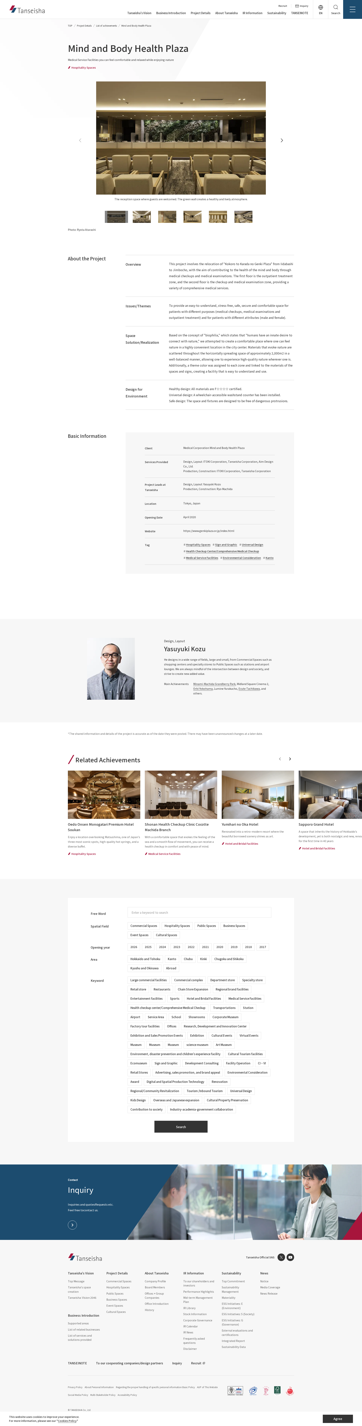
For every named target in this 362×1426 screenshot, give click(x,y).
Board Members (155, 1287)
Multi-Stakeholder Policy (102, 1394)
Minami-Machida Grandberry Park (214, 684)
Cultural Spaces (116, 1312)
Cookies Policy (67, 1421)
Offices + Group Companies (154, 1295)
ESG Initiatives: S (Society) (238, 1314)
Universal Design (252, 544)
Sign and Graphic (226, 544)
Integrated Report (233, 1341)
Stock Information (195, 1314)
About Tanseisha (226, 13)
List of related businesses (84, 1329)
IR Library (189, 1308)
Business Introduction (171, 13)
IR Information (252, 13)
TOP (70, 25)
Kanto (270, 558)
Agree (338, 1418)
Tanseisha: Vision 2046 (82, 1297)
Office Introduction (157, 1304)
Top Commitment (233, 1281)
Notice (264, 1281)
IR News (188, 1332)
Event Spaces (114, 1305)
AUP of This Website (207, 1387)
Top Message (76, 1281)
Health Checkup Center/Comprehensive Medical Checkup (222, 551)
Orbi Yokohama (203, 688)
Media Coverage (270, 1287)
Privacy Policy (75, 1387)
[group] (104, 813)
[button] (282, 140)
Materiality (228, 1297)
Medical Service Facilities (202, 558)
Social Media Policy (78, 1394)
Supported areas (78, 1323)
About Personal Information (99, 1387)
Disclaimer (190, 1349)
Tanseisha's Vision (139, 13)
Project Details (200, 13)
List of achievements (106, 25)
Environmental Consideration (242, 558)
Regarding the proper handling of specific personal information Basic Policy (155, 1387)
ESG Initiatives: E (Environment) (232, 1306)
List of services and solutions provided (80, 1338)
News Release (269, 1293)
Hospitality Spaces (198, 544)
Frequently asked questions (194, 1341)
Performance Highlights (198, 1291)
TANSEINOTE (299, 13)
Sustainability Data (234, 1347)
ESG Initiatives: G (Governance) (232, 1322)
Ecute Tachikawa (249, 688)
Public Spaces (114, 1293)
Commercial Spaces (118, 1281)
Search (181, 1127)
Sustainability (276, 13)
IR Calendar (190, 1326)
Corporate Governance (197, 1320)
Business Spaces (116, 1299)
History (149, 1310)
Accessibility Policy (127, 1394)
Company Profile (155, 1281)
